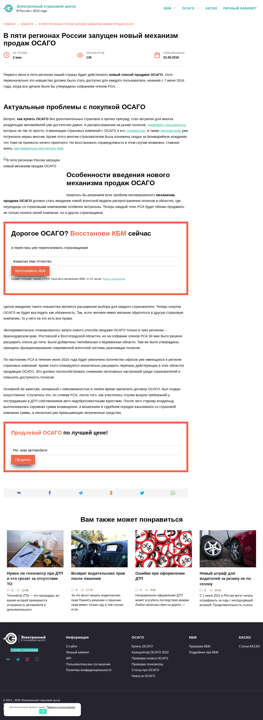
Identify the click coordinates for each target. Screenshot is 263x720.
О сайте (71, 646)
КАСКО (211, 8)
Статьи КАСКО (249, 646)
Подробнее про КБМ (203, 652)
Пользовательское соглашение (88, 664)
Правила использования (61, 707)
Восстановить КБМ (30, 271)
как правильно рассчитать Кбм (38, 148)
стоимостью (135, 131)
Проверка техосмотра (147, 664)
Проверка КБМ (199, 646)
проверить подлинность (166, 125)
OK (43, 711)
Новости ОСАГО (143, 676)
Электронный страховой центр (46, 6)
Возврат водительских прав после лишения (98, 576)
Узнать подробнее (113, 278)
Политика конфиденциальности (88, 670)
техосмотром (170, 131)
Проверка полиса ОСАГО (150, 658)
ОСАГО (188, 8)
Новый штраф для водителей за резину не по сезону (225, 578)
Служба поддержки (24, 650)
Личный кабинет (240, 8)
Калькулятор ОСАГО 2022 (150, 652)
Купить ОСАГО (142, 646)
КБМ (167, 8)
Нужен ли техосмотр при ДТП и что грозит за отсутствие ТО (35, 578)
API (68, 658)
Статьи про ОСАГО (145, 670)
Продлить (23, 460)
